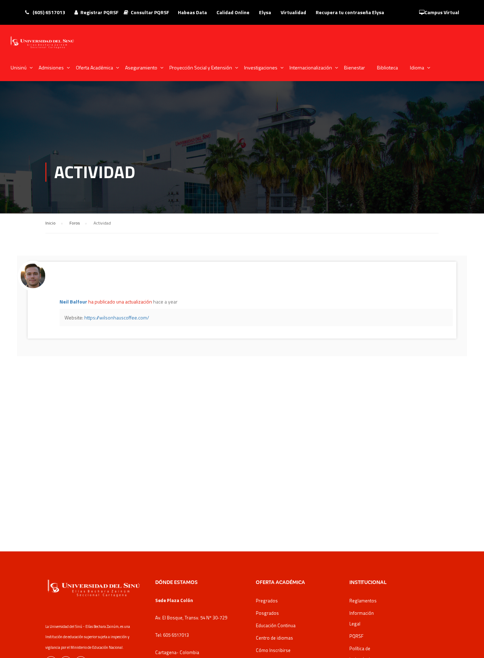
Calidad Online (232, 12)
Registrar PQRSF (99, 12)
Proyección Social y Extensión (200, 67)
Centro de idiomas (274, 637)
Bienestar (354, 67)
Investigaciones (260, 67)
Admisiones (51, 67)
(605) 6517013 (48, 12)
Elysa (265, 12)
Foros (74, 223)
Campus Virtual (441, 12)
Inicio (50, 223)
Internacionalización (310, 67)
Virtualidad (293, 12)
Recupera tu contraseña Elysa (350, 12)
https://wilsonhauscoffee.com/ (116, 317)
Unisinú (19, 67)
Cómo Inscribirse (273, 650)
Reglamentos (363, 600)
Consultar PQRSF (150, 12)
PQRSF (356, 636)
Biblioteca (387, 67)
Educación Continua (276, 625)
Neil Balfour (73, 301)
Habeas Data (192, 12)
